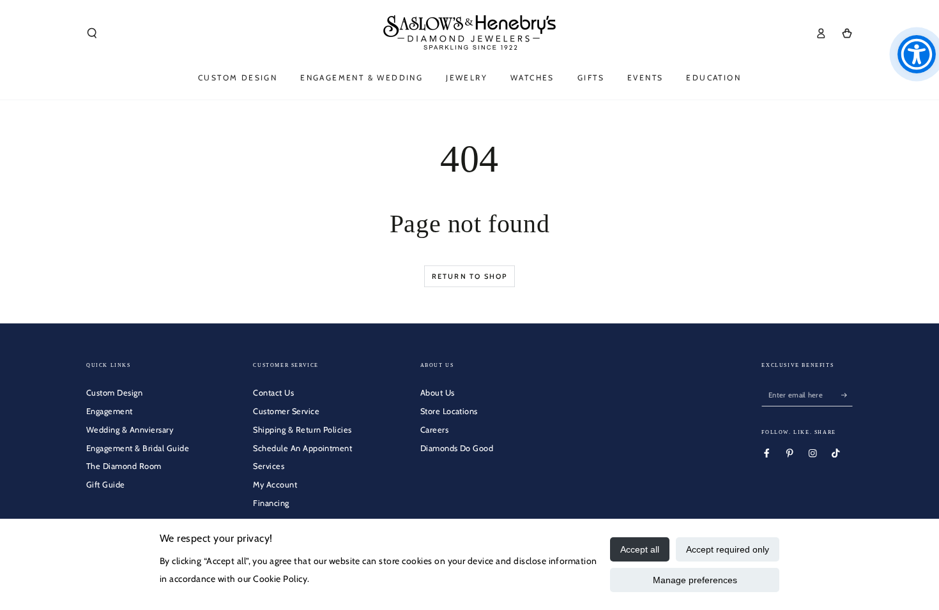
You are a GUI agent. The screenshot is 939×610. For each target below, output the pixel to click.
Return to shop (470, 276)
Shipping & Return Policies (302, 430)
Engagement (109, 411)
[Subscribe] (847, 394)
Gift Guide (105, 484)
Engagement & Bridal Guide (137, 448)
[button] (92, 33)
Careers (434, 430)
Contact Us (273, 393)
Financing (271, 503)
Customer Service (286, 411)
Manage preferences (695, 580)
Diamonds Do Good (457, 448)
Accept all (639, 549)
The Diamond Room (124, 466)
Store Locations (449, 411)
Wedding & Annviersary (129, 430)
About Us (437, 393)
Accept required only (727, 549)
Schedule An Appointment (302, 448)
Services (268, 466)
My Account (275, 484)
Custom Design (114, 393)
